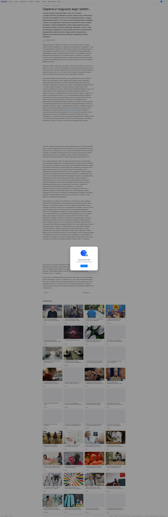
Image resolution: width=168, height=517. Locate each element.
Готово (84, 266)
